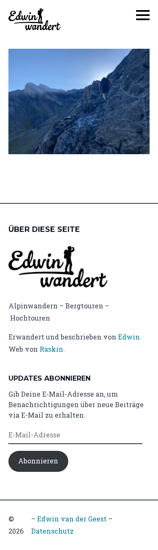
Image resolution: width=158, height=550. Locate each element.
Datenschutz (52, 530)
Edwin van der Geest (72, 518)
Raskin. (52, 349)
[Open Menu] (143, 15)
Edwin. (130, 336)
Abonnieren (38, 460)
